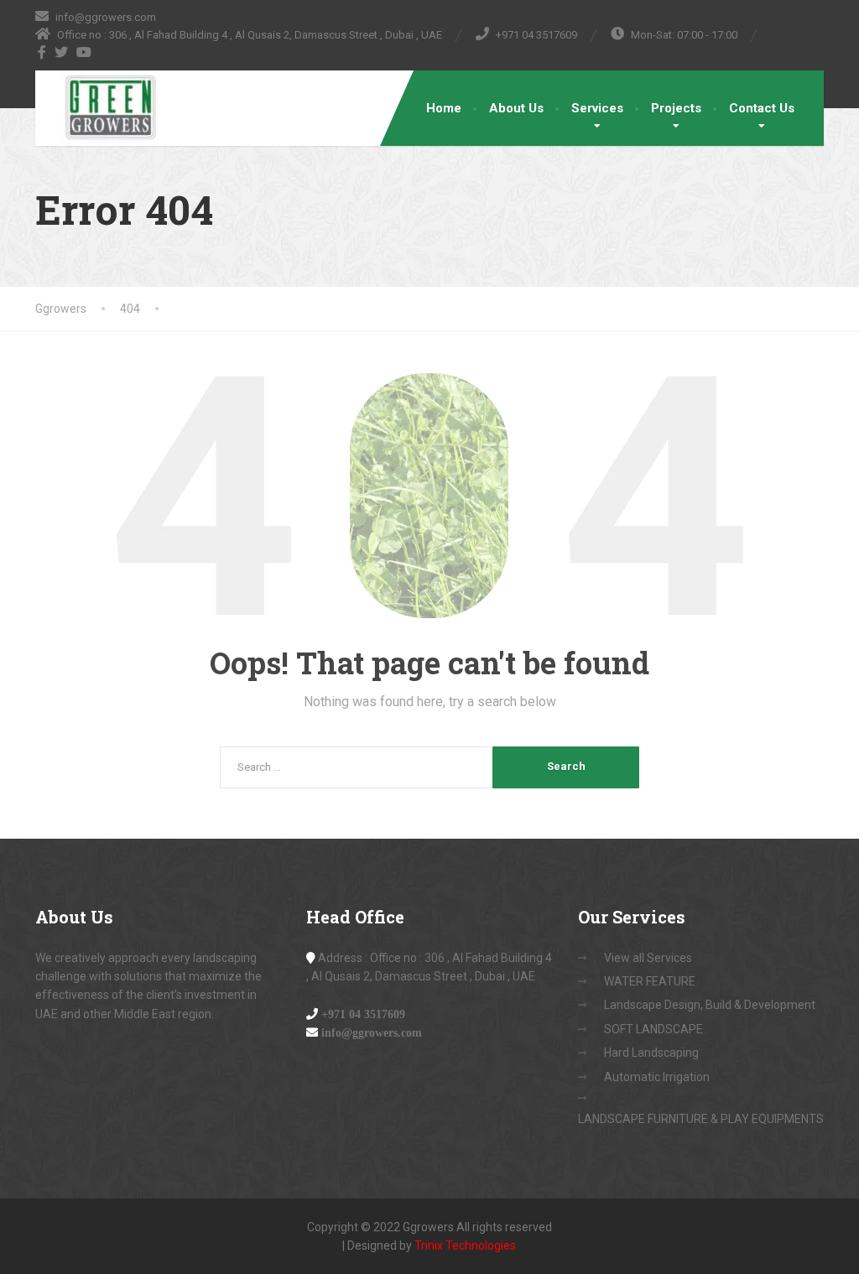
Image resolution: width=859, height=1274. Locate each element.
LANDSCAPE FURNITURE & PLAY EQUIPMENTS (701, 1119)
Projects (676, 108)
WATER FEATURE (649, 981)
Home (443, 108)
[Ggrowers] (97, 107)
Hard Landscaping (651, 1052)
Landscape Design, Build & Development (709, 1004)
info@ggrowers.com (371, 1032)
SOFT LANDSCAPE (653, 1029)
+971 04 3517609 (363, 1014)
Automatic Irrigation (657, 1077)
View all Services (648, 958)
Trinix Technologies (465, 1245)
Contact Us (761, 108)
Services (597, 108)
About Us (516, 108)
